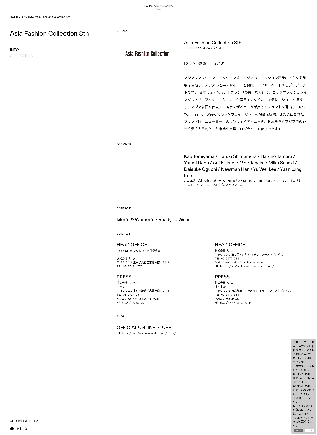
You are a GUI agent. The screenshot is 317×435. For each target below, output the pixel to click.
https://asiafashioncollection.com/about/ (247, 266)
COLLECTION (21, 56)
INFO (14, 50)
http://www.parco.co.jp (235, 302)
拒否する (309, 430)
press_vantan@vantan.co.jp (142, 298)
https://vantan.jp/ (134, 302)
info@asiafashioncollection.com (243, 262)
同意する (298, 430)
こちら (302, 413)
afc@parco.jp (231, 298)
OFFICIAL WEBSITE (23, 421)
